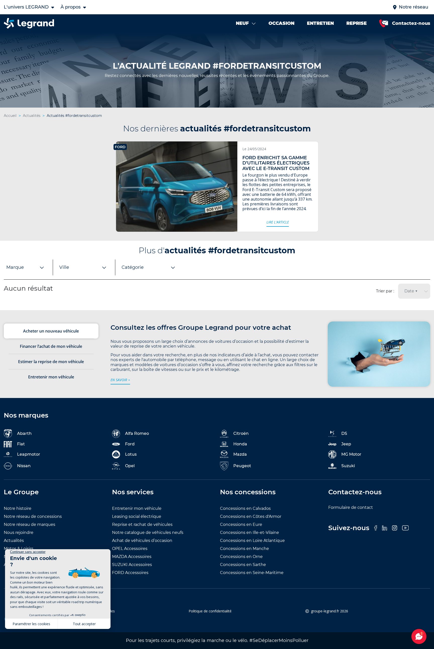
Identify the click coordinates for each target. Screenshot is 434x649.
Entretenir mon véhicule (136, 508)
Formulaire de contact (350, 507)
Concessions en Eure (241, 524)
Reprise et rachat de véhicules (142, 524)
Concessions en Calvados (245, 508)
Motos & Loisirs (18, 548)
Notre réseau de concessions (33, 516)
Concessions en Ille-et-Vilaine (249, 532)
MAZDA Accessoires (131, 556)
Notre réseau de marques (29, 524)
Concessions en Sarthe (243, 564)
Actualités (14, 540)
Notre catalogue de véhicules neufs (147, 532)
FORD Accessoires (130, 572)
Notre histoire (17, 508)
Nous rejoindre (18, 532)
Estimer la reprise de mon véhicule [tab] (51, 361)
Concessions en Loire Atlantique (252, 540)
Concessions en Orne (241, 556)
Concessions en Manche (244, 548)
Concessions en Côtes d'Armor (250, 516)
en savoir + (120, 379)
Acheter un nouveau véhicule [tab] (51, 331)
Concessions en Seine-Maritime (252, 572)
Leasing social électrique (136, 516)
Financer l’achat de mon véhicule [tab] (51, 346)
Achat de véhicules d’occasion (142, 540)
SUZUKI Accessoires (132, 564)
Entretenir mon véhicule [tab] (51, 377)
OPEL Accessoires (129, 548)
